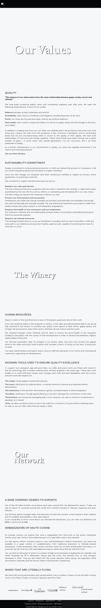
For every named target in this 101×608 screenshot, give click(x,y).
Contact (31, 601)
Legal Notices (50, 601)
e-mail (24, 522)
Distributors (40, 601)
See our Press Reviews (15, 154)
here (7, 522)
